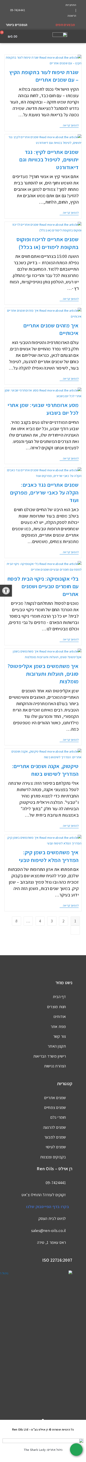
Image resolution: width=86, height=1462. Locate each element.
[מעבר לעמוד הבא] (75, 930)
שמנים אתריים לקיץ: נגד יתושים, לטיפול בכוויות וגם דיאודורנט (49, 159)
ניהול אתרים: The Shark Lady (43, 1450)
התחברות (70, 5)
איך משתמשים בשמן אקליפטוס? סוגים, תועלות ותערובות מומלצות (43, 673)
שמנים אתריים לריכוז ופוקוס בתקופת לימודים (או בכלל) (48, 243)
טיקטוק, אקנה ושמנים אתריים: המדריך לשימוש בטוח (45, 769)
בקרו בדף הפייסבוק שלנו (47, 1206)
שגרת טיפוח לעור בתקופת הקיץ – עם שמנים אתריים (44, 75)
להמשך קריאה (69, 125)
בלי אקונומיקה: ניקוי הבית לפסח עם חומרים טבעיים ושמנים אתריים (43, 586)
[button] (79, 36)
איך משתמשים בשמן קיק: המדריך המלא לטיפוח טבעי (49, 856)
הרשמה (71, 16)
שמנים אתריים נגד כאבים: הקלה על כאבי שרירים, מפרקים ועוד (44, 492)
